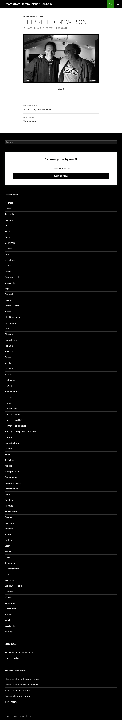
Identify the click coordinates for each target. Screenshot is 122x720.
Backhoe (9, 220)
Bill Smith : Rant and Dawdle (19, 652)
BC (6, 225)
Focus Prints (11, 340)
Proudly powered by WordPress (18, 716)
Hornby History (12, 414)
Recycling (9, 522)
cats (7, 254)
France (8, 357)
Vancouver (10, 580)
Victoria (9, 591)
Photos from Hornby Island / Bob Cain (28, 4)
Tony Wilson (29, 119)
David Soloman (30, 684)
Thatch (8, 551)
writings (9, 631)
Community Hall (13, 277)
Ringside (9, 528)
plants (8, 494)
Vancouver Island (13, 585)
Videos (8, 597)
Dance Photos (12, 282)
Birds (7, 231)
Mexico (8, 465)
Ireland (8, 448)
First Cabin (10, 322)
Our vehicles (11, 477)
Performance (37, 16)
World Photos (12, 625)
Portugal (9, 505)
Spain (7, 545)
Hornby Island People (15, 425)
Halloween (10, 380)
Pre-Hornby (11, 511)
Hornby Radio (12, 658)
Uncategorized (12, 568)
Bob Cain (62, 28)
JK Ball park (11, 460)
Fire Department (13, 317)
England (9, 294)
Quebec (8, 517)
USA (7, 574)
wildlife (8, 614)
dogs (7, 288)
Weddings (10, 603)
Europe (8, 300)
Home (26, 16)
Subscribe (61, 176)
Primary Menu (118, 4)
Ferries (8, 311)
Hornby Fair (11, 408)
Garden (8, 362)
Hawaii (8, 385)
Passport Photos (13, 482)
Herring (9, 397)
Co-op (8, 271)
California (10, 242)
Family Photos (12, 305)
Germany (9, 368)
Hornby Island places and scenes (21, 431)
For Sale (9, 345)
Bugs (7, 237)
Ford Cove (10, 351)
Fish (7, 328)
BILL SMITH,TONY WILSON (37, 107)
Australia (9, 214)
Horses (8, 437)
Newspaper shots (13, 471)
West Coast (10, 608)
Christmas (10, 260)
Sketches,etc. (11, 540)
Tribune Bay (11, 563)
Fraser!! (13, 701)
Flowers (9, 334)
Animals (9, 202)
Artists (8, 208)
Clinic (8, 265)
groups (8, 374)
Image (29, 28)
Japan (7, 454)
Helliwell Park (12, 391)
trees (7, 557)
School (8, 534)
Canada (8, 248)
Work (7, 620)
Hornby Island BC (13, 420)
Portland (9, 500)
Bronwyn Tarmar (31, 678)
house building (12, 442)
